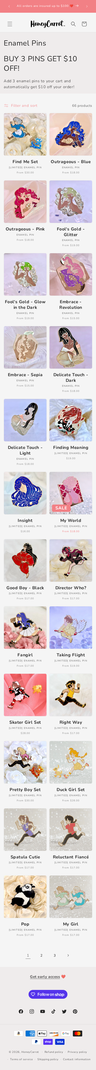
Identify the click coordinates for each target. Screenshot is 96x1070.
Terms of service (21, 1059)
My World (70, 520)
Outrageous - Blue (71, 162)
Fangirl (25, 655)
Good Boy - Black (25, 588)
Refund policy (54, 1052)
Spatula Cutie (25, 857)
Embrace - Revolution (70, 304)
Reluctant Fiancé (71, 857)
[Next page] (68, 955)
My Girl (71, 924)
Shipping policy (48, 1059)
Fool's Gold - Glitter (71, 232)
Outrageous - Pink (25, 229)
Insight (25, 520)
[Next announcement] (86, 6)
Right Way (71, 722)
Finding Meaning (71, 447)
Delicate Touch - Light (25, 450)
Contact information (76, 1059)
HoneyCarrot (30, 1052)
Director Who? (70, 588)
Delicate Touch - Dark (70, 377)
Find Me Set (25, 162)
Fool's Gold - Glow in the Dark (25, 304)
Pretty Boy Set (25, 790)
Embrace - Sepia (25, 375)
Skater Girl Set (25, 722)
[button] (9, 24)
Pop (25, 924)
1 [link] (28, 955)
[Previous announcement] (9, 6)
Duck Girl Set (71, 790)
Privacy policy (77, 1052)
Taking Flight (71, 655)
